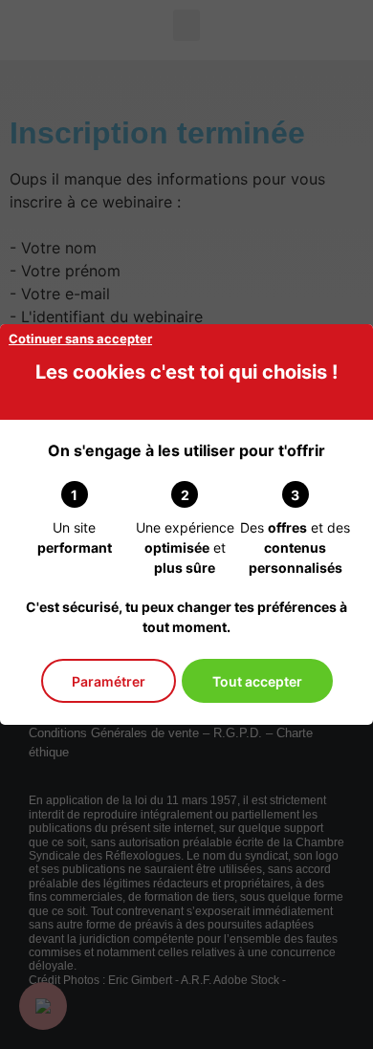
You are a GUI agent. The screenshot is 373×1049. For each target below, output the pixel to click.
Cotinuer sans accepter (80, 338)
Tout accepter (257, 681)
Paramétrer (108, 681)
